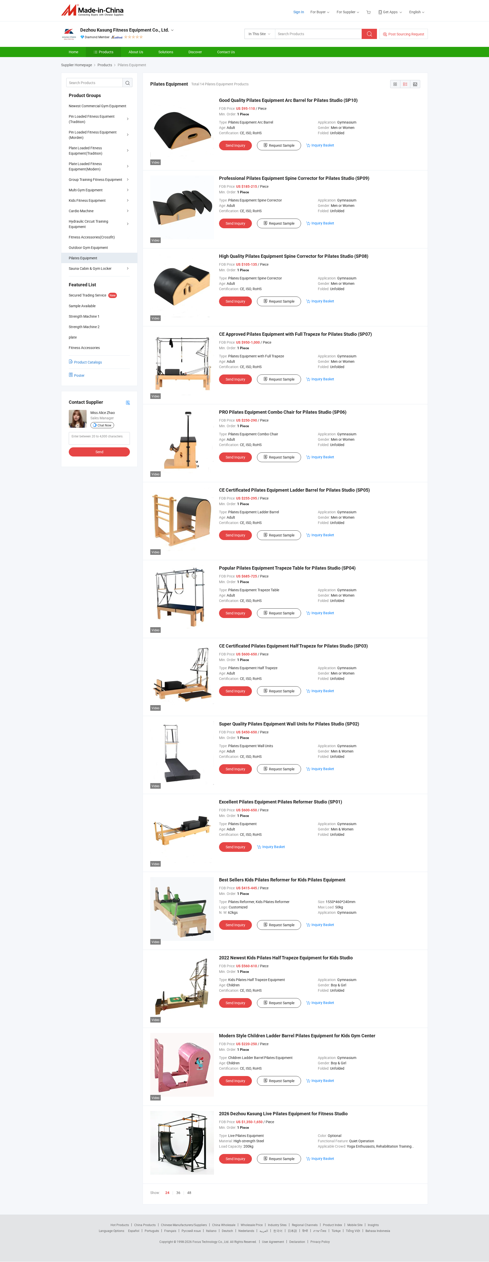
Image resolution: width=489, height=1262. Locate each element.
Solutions (165, 51)
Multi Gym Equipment (86, 189)
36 (178, 1192)
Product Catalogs (88, 362)
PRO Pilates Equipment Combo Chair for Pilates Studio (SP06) (282, 412)
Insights (373, 1225)
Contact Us (226, 51)
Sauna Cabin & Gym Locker (90, 268)
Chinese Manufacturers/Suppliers (184, 1225)
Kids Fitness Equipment (87, 200)
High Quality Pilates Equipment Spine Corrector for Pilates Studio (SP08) (293, 256)
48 (189, 1192)
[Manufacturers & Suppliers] (94, 10)
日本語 (292, 1231)
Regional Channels (305, 1225)
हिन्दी (305, 1231)
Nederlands (246, 1231)
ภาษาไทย (319, 1231)
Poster (79, 375)
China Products (145, 1225)
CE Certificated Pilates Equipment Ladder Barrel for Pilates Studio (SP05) (294, 490)
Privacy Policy (320, 1242)
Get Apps (390, 11)
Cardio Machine (81, 210)
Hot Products (120, 1225)
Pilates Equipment (83, 258)
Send (99, 451)
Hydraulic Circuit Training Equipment (88, 224)
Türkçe (336, 1231)
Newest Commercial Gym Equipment (97, 105)
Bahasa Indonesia (377, 1231)
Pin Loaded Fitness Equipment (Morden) (93, 135)
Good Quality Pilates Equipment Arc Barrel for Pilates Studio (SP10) (288, 100)
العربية (264, 1231)
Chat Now (104, 425)
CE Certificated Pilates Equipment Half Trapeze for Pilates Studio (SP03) (293, 646)
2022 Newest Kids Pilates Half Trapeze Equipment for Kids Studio (286, 957)
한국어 (277, 1231)
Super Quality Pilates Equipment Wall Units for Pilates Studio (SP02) (289, 724)
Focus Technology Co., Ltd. (211, 1242)
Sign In (298, 11)
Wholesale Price (252, 1225)
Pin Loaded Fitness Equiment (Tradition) (92, 119)
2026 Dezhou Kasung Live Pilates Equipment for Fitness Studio (283, 1113)
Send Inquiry (235, 145)
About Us (136, 51)
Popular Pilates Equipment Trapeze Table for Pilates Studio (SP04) (287, 568)
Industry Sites (277, 1225)
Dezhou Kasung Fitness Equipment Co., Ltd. (124, 30)
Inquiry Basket (322, 145)
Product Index (332, 1225)
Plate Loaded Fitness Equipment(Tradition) (85, 150)
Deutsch (227, 1231)
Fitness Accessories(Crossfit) (92, 237)
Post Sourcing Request (406, 34)
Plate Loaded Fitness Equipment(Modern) (85, 166)
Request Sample (281, 145)
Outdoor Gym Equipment (88, 247)
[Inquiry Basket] (369, 11)
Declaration (297, 1242)
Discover (195, 51)
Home (73, 51)
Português (152, 1231)
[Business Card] (128, 402)
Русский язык (191, 1231)
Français (170, 1231)
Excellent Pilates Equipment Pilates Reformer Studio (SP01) (280, 801)
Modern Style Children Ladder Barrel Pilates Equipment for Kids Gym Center (297, 1035)
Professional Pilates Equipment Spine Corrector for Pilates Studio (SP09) (294, 178)
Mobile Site (354, 1225)
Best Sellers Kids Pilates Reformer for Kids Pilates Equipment (282, 879)
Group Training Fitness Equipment (95, 179)
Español (133, 1231)
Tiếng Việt (353, 1231)
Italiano (211, 1231)
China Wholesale (223, 1225)
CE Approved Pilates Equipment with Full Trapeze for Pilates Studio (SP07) (295, 334)
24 (167, 1193)
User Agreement (273, 1242)
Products (106, 51)
